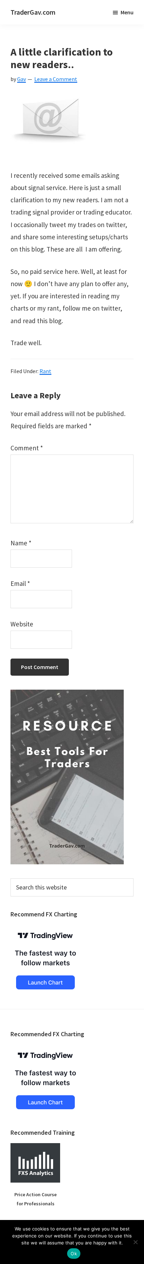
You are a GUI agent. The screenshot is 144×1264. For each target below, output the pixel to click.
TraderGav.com (33, 12)
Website (21, 624)
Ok (74, 1253)
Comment (26, 448)
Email (20, 583)
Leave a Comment (55, 78)
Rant (45, 371)
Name (20, 543)
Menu (127, 12)
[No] (135, 1241)
